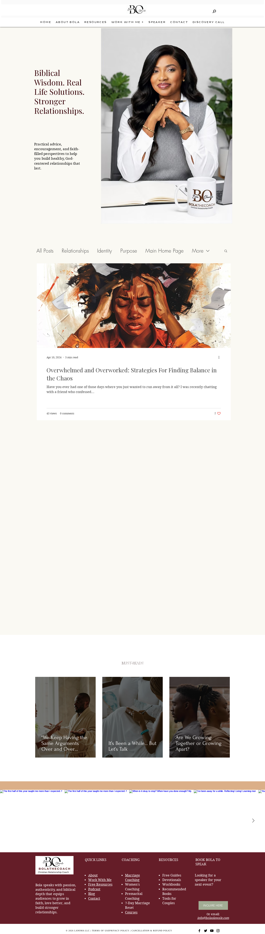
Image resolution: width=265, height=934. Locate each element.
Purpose (128, 251)
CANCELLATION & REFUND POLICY (151, 930)
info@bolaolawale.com (213, 918)
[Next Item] (253, 821)
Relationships (75, 251)
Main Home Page (164, 251)
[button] (127, 22)
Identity (104, 251)
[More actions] (220, 357)
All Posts (44, 251)
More (198, 251)
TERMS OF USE (100, 930)
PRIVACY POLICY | (120, 930)
